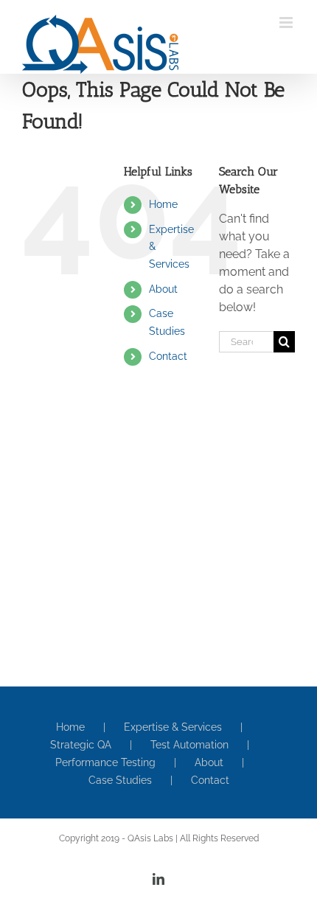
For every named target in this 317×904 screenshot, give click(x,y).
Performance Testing (105, 762)
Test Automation (189, 745)
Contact (168, 356)
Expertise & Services (173, 727)
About (163, 289)
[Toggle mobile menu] (287, 22)
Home (163, 204)
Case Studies (120, 780)
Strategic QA (80, 745)
